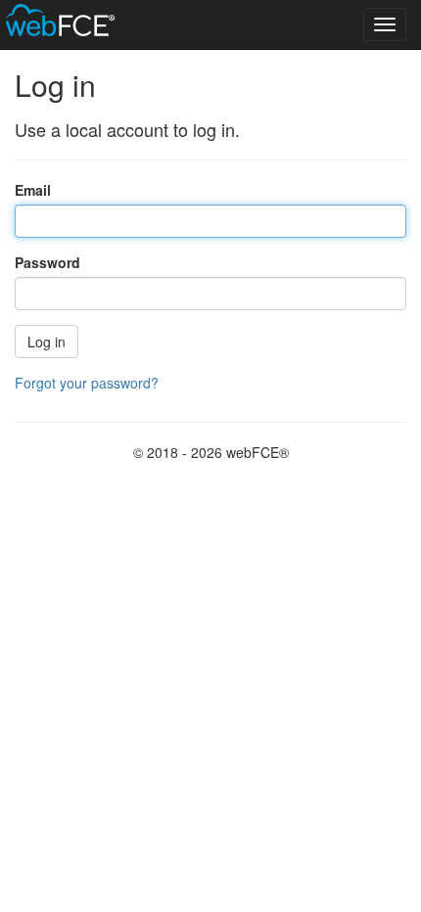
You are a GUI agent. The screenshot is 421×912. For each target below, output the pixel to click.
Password (47, 262)
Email (33, 190)
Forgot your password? (87, 382)
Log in (46, 341)
